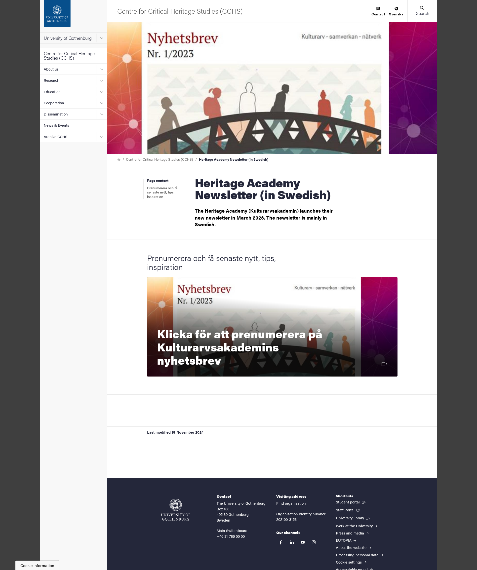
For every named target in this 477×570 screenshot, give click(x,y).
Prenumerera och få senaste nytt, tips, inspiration (162, 192)
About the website (351, 547)
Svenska (396, 13)
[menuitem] (378, 11)
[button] (422, 11)
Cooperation (54, 102)
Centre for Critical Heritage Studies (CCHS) (69, 55)
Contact (378, 13)
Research (51, 80)
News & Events (56, 125)
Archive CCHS (55, 136)
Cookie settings (349, 562)
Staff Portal (348, 509)
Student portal (351, 501)
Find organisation (291, 503)
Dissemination (56, 113)
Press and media (350, 532)
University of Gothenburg (68, 38)
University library (353, 517)
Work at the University (355, 525)
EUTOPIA (344, 540)
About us (51, 69)
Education (52, 91)
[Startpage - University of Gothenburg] (73, 16)
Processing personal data (357, 554)
